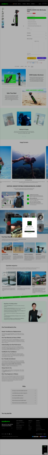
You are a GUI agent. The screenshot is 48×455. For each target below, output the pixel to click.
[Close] (35, 218)
